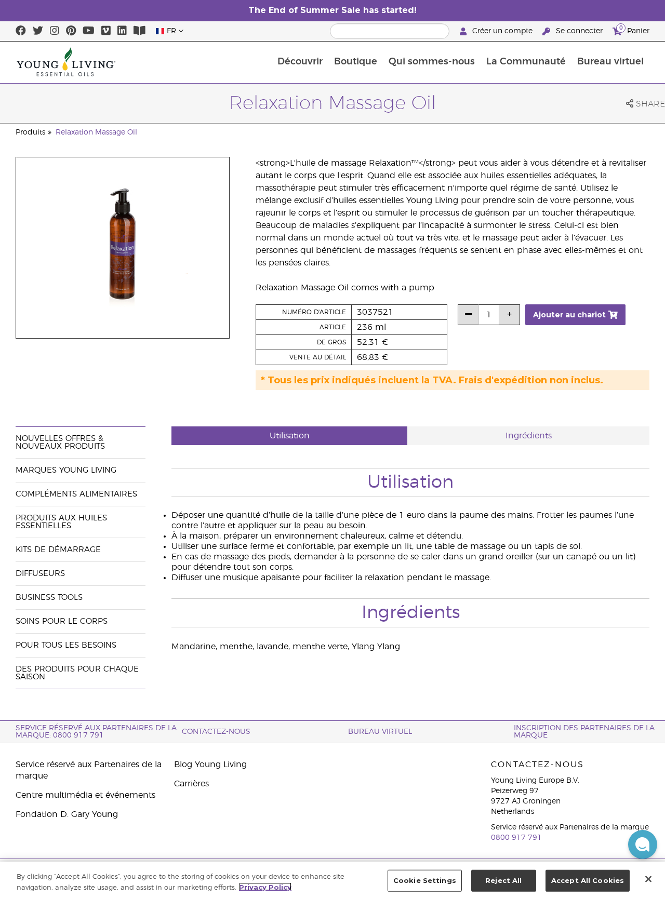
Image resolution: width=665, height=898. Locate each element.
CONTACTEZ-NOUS (216, 731)
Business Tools (49, 597)
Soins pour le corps (62, 621)
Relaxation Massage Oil (96, 132)
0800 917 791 (516, 837)
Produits (30, 132)
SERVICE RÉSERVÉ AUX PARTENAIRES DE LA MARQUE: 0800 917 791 (96, 732)
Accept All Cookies (587, 880)
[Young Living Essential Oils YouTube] (89, 31)
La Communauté (526, 61)
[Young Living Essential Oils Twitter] (38, 31)
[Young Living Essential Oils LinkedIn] (122, 31)
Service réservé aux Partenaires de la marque (89, 770)
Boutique (355, 61)
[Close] (648, 878)
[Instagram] (54, 31)
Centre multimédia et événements (85, 795)
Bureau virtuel (610, 61)
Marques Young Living (66, 470)
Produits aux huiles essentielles (61, 522)
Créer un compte (502, 31)
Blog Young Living (210, 764)
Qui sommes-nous (432, 61)
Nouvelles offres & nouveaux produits (60, 442)
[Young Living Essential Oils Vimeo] (106, 31)
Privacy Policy (265, 886)
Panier (634, 29)
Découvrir (300, 61)
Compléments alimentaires (76, 494)
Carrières (191, 784)
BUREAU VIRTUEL (380, 731)
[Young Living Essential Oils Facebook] (21, 31)
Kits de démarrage (58, 550)
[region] (332, 880)
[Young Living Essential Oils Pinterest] (71, 31)
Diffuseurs (40, 574)
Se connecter (579, 31)
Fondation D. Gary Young (67, 814)
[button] (642, 844)
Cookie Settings (424, 880)
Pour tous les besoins (66, 645)
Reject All (503, 880)
